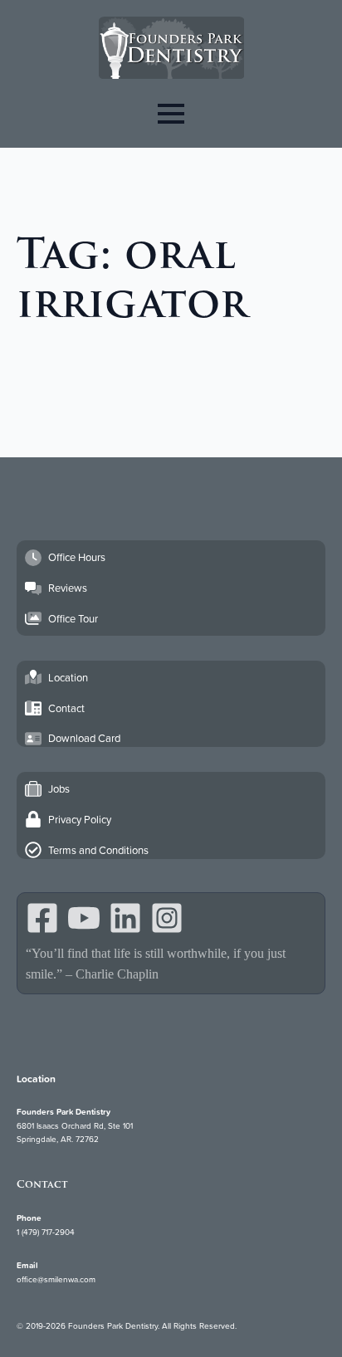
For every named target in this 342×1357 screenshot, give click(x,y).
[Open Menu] (171, 113)
